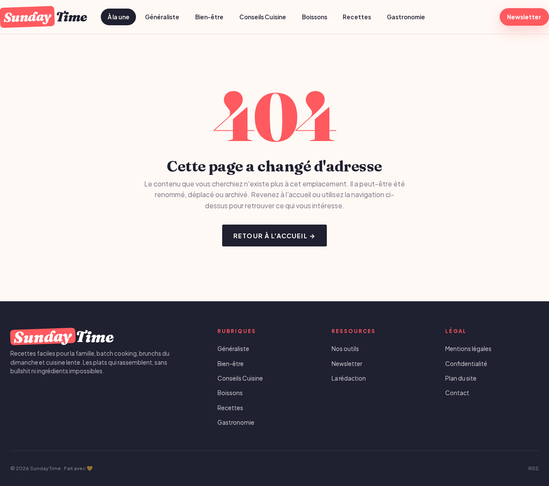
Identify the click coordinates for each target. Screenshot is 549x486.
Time (45, 17)
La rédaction (349, 378)
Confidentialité (466, 363)
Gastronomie (406, 17)
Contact (457, 392)
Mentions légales (468, 348)
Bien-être (209, 17)
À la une (119, 17)
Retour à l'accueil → (274, 236)
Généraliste (162, 17)
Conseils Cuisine (262, 17)
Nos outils (345, 348)
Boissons (314, 17)
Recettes (357, 17)
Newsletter (524, 17)
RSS (533, 468)
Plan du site (461, 378)
